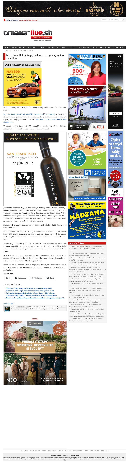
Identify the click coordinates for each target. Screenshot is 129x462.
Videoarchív (105, 48)
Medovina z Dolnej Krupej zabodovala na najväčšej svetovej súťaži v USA (30, 291)
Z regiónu (118, 48)
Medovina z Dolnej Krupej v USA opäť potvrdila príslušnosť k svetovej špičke (31, 295)
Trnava (22, 309)
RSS (77, 455)
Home (7, 48)
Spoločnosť (83, 48)
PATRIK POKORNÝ (22, 307)
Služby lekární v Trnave (23, 50)
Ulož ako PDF (8, 304)
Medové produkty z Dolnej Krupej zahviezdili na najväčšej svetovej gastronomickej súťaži (35, 298)
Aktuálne (16, 48)
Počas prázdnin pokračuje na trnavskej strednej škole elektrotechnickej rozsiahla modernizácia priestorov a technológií (85, 290)
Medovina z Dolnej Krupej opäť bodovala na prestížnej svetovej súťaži (29, 288)
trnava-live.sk (31, 457)
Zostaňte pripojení (12, 20)
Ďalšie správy (30, 48)
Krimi (62, 48)
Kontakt (8, 50)
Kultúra (71, 48)
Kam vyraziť (52, 48)
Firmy (41, 48)
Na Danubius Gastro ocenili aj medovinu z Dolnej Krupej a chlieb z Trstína (30, 293)
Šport (94, 48)
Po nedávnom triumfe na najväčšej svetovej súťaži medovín (29, 114)
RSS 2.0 (26, 309)
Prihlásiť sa (6, 457)
